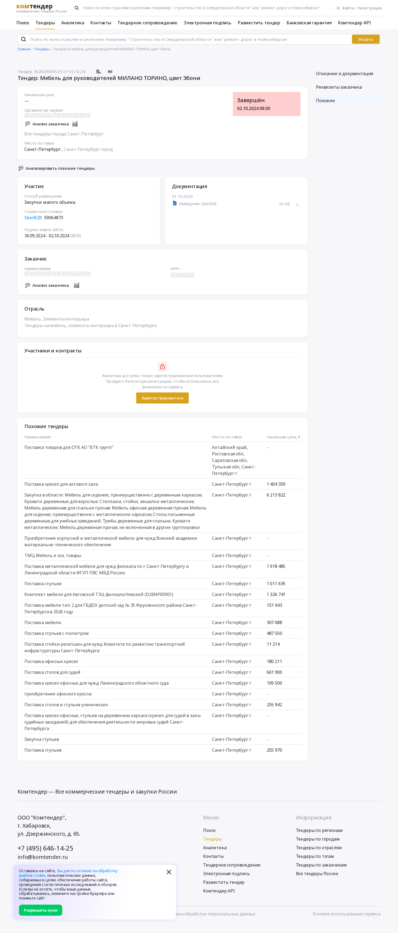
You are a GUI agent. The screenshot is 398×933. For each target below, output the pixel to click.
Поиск (22, 23)
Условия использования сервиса (346, 914)
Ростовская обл (227, 454)
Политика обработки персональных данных (208, 914)
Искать (365, 39)
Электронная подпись (207, 23)
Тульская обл (225, 467)
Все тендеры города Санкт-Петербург (64, 134)
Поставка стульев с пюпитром (56, 633)
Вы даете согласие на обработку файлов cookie (68, 873)
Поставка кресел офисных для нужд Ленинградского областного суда (96, 683)
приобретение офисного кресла (58, 694)
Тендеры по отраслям (319, 848)
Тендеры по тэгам (315, 856)
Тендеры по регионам (319, 830)
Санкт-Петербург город (88, 149)
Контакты (100, 23)
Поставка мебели (42, 622)
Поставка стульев (42, 584)
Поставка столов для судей (52, 672)
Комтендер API (354, 23)
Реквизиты (339, 87)
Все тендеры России (317, 874)
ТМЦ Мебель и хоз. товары (52, 555)
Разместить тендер (259, 23)
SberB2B (33, 218)
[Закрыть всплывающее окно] (169, 872)
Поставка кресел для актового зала (61, 484)
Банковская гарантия (309, 23)
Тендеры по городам (318, 839)
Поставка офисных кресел (51, 661)
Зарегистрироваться (162, 398)
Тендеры (45, 23)
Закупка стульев (41, 739)
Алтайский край (229, 447)
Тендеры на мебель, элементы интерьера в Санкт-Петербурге (90, 325)
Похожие (325, 101)
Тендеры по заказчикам (321, 865)
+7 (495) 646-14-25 (45, 848)
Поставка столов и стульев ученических (66, 705)
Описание (344, 73)
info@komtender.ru (43, 857)
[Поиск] (77, 8)
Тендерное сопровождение (147, 23)
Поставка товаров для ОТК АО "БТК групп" (69, 447)
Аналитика (72, 23)
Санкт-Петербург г (231, 484)
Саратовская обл (229, 460)
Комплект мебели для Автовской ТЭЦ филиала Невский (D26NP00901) (98, 594)
